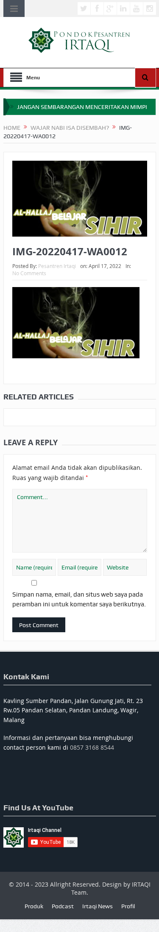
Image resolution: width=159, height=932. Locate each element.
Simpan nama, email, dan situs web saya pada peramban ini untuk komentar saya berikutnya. (79, 599)
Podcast (63, 906)
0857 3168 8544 (92, 747)
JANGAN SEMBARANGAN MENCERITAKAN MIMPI (82, 106)
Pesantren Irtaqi (57, 265)
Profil (128, 906)
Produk (34, 906)
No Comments (29, 273)
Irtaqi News (97, 906)
